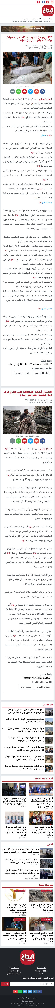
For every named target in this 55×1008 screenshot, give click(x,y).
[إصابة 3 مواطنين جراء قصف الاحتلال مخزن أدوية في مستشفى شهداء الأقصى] (49, 977)
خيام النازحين (42, 373)
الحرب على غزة (22, 373)
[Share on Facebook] (42, 91)
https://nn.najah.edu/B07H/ (37, 924)
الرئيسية (51, 18)
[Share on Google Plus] (36, 91)
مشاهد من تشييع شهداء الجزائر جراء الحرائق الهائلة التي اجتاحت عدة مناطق (24, 1004)
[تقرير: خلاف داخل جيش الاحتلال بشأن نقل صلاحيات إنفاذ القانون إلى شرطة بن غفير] (49, 958)
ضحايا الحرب (43, 687)
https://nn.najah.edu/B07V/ (37, 364)
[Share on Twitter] (30, 91)
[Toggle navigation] (38, 2)
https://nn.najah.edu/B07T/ (37, 678)
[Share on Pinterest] (24, 91)
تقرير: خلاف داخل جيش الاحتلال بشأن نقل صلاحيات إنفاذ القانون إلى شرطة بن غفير (25, 957)
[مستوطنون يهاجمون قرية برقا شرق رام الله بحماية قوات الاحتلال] (49, 968)
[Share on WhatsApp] (18, 91)
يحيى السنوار (42, 933)
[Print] (12, 91)
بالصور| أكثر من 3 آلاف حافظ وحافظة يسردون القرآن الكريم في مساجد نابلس (24, 995)
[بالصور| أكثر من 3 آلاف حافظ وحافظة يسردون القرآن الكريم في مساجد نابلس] (49, 996)
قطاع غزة (24, 18)
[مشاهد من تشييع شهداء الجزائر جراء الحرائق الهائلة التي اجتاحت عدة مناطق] (49, 1005)
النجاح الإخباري (48, 10)
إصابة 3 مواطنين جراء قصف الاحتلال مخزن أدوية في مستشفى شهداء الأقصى (23, 976)
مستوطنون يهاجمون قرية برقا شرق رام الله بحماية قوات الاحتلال (25, 967)
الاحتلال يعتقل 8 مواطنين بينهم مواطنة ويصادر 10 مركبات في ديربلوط (26, 986)
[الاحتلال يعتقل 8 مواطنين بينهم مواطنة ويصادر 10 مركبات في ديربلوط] (49, 987)
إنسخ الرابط (14, 364)
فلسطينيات (42, 18)
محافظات (33, 18)
